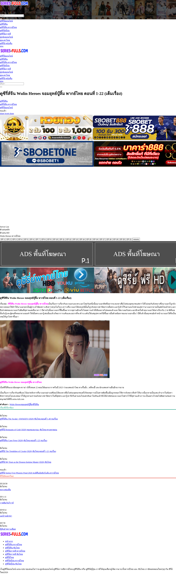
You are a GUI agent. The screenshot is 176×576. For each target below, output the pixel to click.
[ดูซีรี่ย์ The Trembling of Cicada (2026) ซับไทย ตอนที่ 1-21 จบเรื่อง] (88, 443)
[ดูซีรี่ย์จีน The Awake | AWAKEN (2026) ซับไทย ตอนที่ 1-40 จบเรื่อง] (88, 411)
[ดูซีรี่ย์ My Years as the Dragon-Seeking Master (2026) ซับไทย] (88, 454)
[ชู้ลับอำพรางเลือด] (88, 519)
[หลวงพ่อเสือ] (88, 479)
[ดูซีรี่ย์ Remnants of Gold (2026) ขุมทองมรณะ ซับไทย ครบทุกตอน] (88, 421)
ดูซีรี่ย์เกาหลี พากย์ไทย (15, 551)
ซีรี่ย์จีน (36, 404)
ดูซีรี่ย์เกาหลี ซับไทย (14, 554)
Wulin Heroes (15, 404)
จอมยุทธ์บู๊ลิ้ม (27, 404)
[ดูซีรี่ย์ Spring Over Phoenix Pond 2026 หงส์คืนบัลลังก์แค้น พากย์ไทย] (88, 465)
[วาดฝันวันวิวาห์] (88, 492)
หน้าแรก (9, 541)
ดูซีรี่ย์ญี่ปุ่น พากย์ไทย (14, 561)
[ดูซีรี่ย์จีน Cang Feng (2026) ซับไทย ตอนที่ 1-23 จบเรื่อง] (88, 432)
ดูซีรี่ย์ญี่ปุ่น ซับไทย (13, 564)
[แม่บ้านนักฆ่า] (88, 505)
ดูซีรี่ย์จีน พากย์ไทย (13, 544)
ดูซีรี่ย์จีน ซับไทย (12, 548)
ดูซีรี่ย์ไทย (9, 557)
